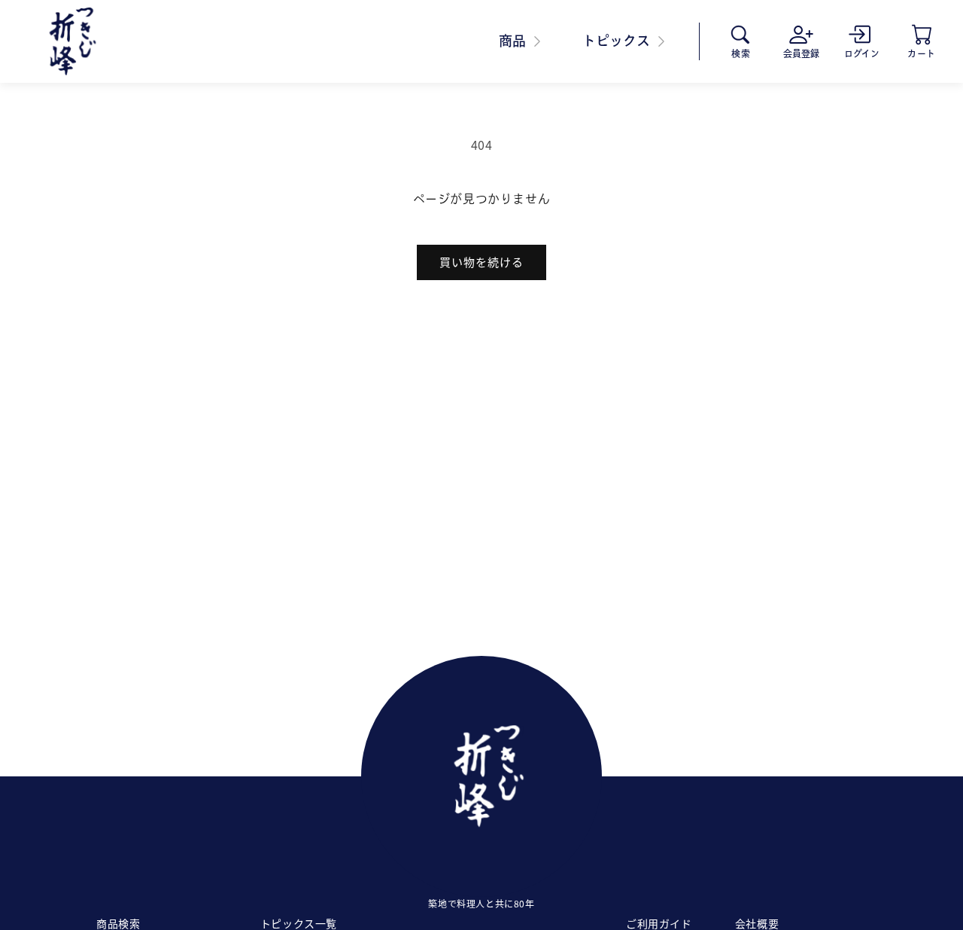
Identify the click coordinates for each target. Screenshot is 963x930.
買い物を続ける (481, 262)
